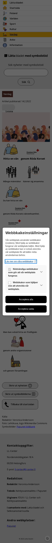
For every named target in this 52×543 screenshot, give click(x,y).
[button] (41, 272)
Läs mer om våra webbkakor (19, 261)
